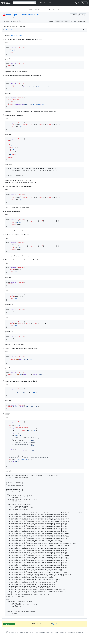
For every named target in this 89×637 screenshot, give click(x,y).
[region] (44, 325)
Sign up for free (9, 624)
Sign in (77, 3)
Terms (21, 632)
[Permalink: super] (3, 414)
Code (7, 21)
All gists (40, 3)
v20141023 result (17, 35)
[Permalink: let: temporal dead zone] (3, 211)
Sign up (84, 3)
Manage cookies (59, 632)
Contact (52, 632)
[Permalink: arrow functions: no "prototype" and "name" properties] (3, 75)
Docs (47, 632)
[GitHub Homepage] (7, 632)
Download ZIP (81, 21)
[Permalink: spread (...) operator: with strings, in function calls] (3, 348)
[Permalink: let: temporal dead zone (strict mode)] (3, 235)
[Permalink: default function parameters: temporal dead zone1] (3, 260)
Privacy (26, 632)
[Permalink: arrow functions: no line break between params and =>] (3, 39)
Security (31, 632)
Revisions (16, 21)
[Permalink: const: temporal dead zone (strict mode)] (3, 186)
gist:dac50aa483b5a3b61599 (26, 15)
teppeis (9, 15)
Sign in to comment (57, 624)
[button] (71, 21)
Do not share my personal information (74, 632)
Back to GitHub (48, 3)
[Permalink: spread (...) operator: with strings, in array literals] (3, 381)
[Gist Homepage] (6, 3)
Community (42, 632)
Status (36, 632)
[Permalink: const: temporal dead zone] (3, 115)
